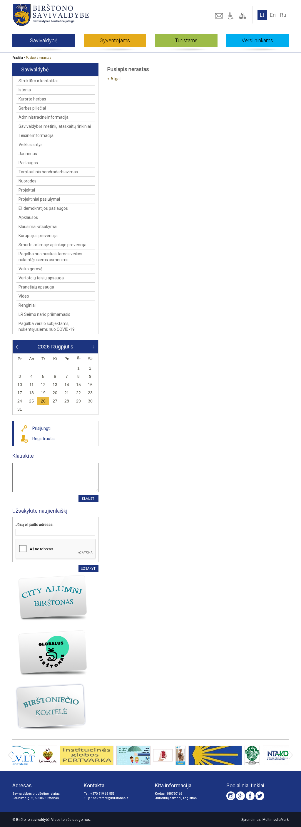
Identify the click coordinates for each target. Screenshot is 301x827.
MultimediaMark (275, 820)
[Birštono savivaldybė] (67, 14)
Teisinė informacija (36, 135)
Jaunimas (28, 153)
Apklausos (28, 217)
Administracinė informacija (43, 117)
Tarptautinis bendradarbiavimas (48, 172)
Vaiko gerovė (30, 268)
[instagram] (230, 795)
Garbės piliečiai (32, 108)
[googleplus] (240, 795)
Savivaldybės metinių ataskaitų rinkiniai (55, 126)
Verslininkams (257, 40)
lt (262, 15)
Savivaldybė (43, 40)
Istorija (25, 90)
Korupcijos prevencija (38, 235)
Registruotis (43, 438)
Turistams (186, 40)
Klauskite (23, 456)
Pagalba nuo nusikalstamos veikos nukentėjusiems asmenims (50, 256)
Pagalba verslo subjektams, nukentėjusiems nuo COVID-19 (47, 326)
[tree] (243, 15)
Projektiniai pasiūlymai (39, 199)
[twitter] (259, 795)
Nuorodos (27, 181)
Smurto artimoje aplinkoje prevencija (52, 244)
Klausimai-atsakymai (38, 226)
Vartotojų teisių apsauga (41, 278)
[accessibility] (231, 15)
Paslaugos (28, 162)
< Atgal (114, 78)
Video (24, 296)
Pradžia (17, 57)
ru (283, 15)
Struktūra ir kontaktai (38, 80)
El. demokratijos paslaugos (43, 208)
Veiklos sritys (31, 144)
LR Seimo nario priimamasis (44, 314)
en (273, 15)
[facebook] (250, 795)
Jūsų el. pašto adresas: (34, 525)
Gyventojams (115, 40)
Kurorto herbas (32, 99)
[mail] (219, 15)
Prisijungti (41, 428)
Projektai (27, 190)
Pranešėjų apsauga (36, 287)
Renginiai (27, 305)
